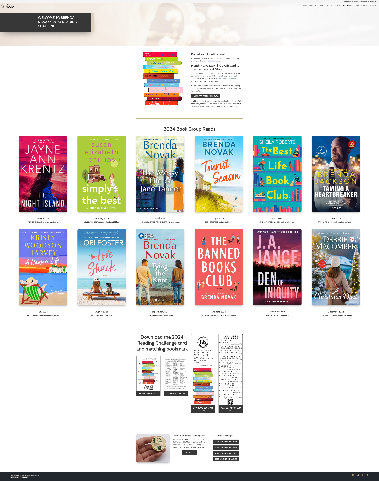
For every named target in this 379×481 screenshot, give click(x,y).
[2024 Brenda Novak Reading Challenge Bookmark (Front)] (203, 405)
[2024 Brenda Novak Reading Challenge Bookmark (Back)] (231, 405)
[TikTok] (362, 475)
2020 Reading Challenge (226, 459)
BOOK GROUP (347, 5)
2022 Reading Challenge (226, 447)
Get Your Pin (189, 452)
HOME (305, 5)
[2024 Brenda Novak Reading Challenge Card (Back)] (176, 391)
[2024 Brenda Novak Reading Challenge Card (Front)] (148, 391)
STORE (321, 5)
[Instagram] (358, 475)
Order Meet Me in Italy (351, 1)
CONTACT (373, 5)
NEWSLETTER (360, 5)
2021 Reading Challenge (226, 453)
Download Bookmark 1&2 (203, 409)
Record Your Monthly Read (368, 1)
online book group (214, 61)
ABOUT (328, 5)
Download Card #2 (176, 393)
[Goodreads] (367, 475)
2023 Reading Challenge (226, 441)
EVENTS (337, 5)
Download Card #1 (148, 393)
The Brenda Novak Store (227, 78)
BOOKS (311, 5)
